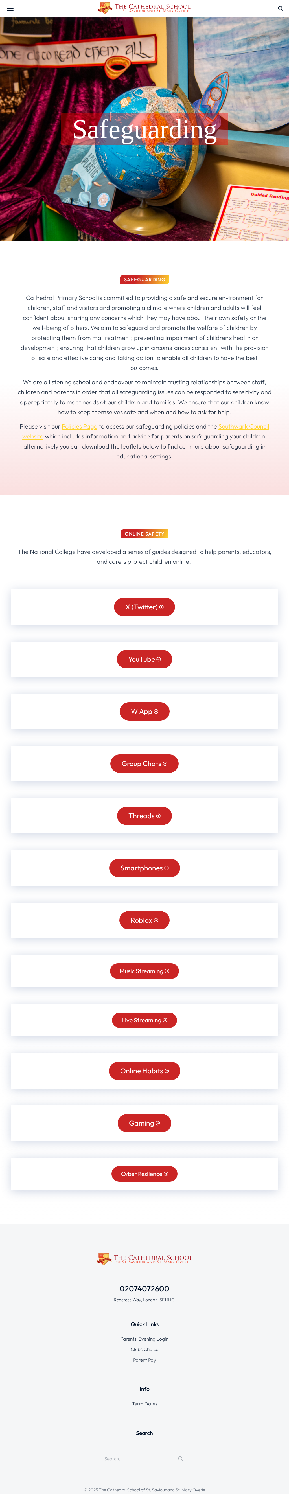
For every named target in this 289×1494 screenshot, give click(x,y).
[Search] (180, 1458)
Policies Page (79, 426)
